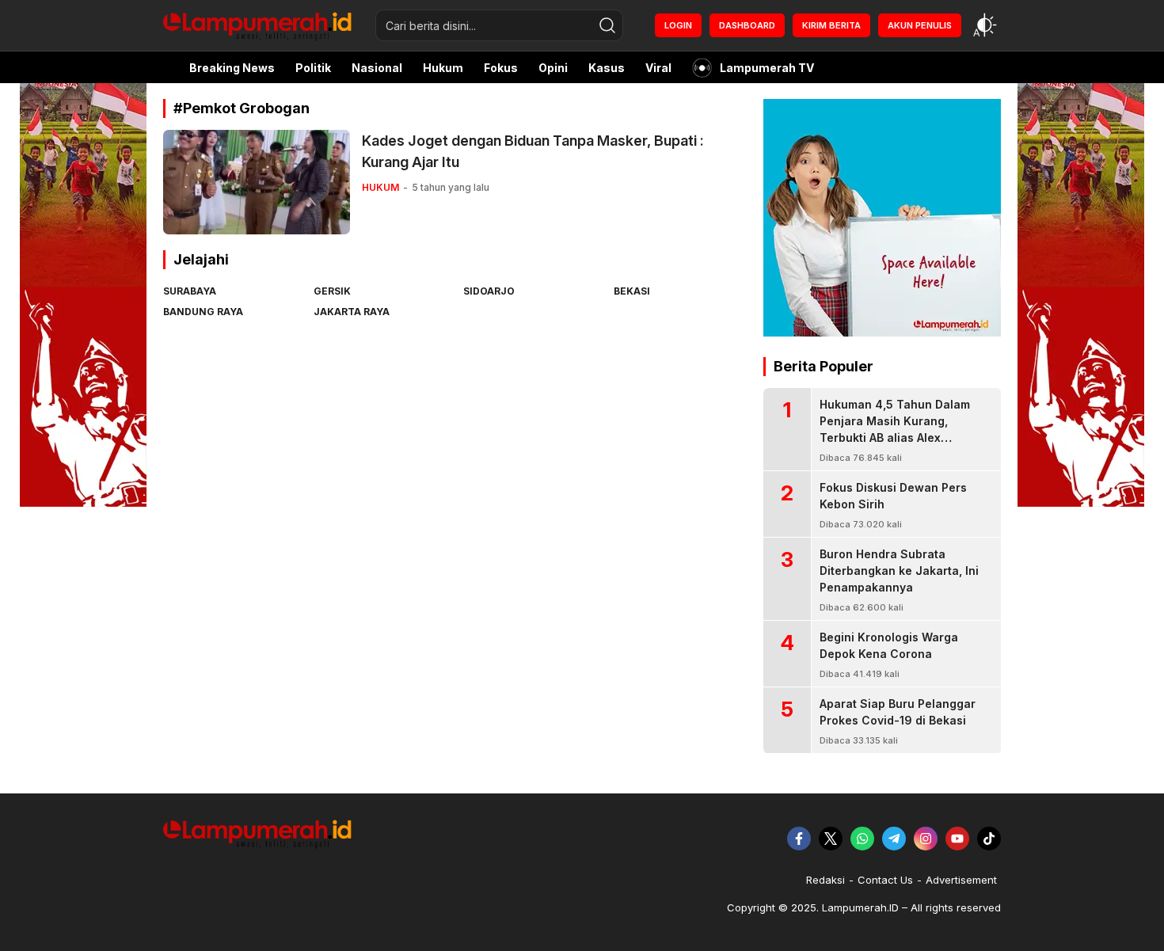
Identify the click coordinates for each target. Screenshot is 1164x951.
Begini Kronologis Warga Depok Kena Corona (889, 645)
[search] (607, 25)
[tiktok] (989, 838)
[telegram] (894, 838)
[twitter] (831, 838)
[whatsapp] (862, 838)
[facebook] (799, 838)
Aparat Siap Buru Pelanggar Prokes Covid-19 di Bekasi (898, 712)
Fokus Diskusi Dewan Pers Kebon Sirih (893, 496)
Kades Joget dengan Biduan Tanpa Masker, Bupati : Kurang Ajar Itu (533, 151)
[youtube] (957, 838)
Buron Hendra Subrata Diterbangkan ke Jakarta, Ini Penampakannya (899, 570)
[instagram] (926, 838)
